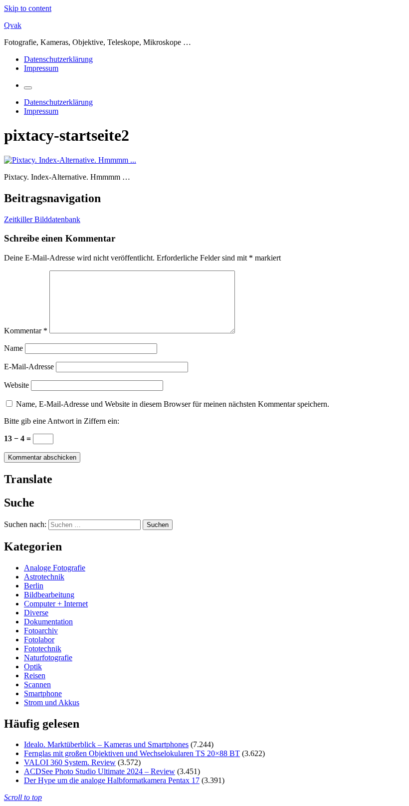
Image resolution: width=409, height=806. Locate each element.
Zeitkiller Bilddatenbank (42, 219)
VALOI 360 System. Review (70, 762)
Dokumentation (48, 621)
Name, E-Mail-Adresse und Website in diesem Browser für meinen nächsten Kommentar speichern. (172, 404)
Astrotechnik (44, 576)
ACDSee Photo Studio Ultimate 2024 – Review (99, 771)
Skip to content (27, 8)
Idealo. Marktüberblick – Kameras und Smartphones (106, 744)
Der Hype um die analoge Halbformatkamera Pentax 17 (112, 780)
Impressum (41, 68)
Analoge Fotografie (54, 567)
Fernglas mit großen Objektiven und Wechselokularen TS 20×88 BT (132, 753)
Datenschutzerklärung (58, 59)
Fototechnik (42, 648)
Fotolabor (39, 639)
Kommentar (25, 330)
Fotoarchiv (41, 630)
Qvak (12, 25)
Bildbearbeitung (49, 594)
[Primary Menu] (28, 87)
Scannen (37, 684)
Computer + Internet (56, 603)
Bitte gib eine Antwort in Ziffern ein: (61, 421)
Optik (33, 666)
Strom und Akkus (51, 702)
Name (13, 348)
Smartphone (43, 693)
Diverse (36, 612)
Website (16, 385)
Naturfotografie (48, 657)
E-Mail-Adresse (29, 366)
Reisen (34, 675)
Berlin (33, 585)
